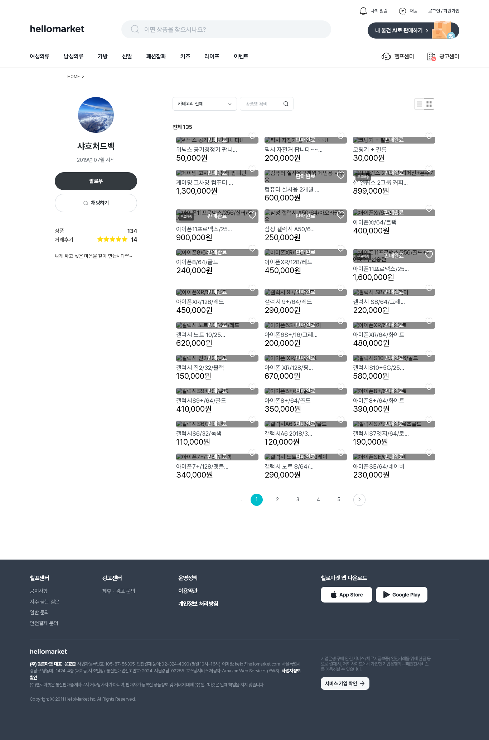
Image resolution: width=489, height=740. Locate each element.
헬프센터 (39, 578)
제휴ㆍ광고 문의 (118, 591)
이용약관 (188, 590)
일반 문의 (39, 612)
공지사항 (39, 591)
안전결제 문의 (44, 623)
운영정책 (188, 578)
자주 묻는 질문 (44, 602)
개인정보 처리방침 (198, 603)
